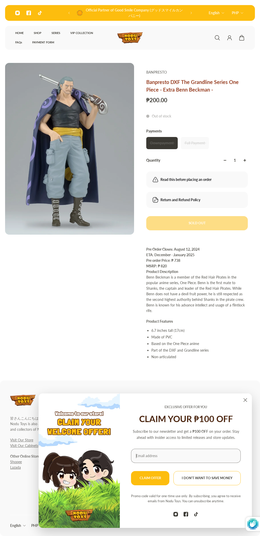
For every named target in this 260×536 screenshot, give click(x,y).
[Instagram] (17, 13)
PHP (235, 13)
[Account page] (229, 37)
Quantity (153, 160)
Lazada (15, 467)
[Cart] (242, 37)
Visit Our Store (21, 440)
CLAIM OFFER (150, 478)
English (214, 13)
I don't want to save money (207, 478)
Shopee (16, 462)
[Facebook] (28, 13)
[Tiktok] (39, 13)
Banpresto (156, 72)
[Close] (245, 400)
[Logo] (130, 37)
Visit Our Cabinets (24, 445)
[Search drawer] (217, 37)
